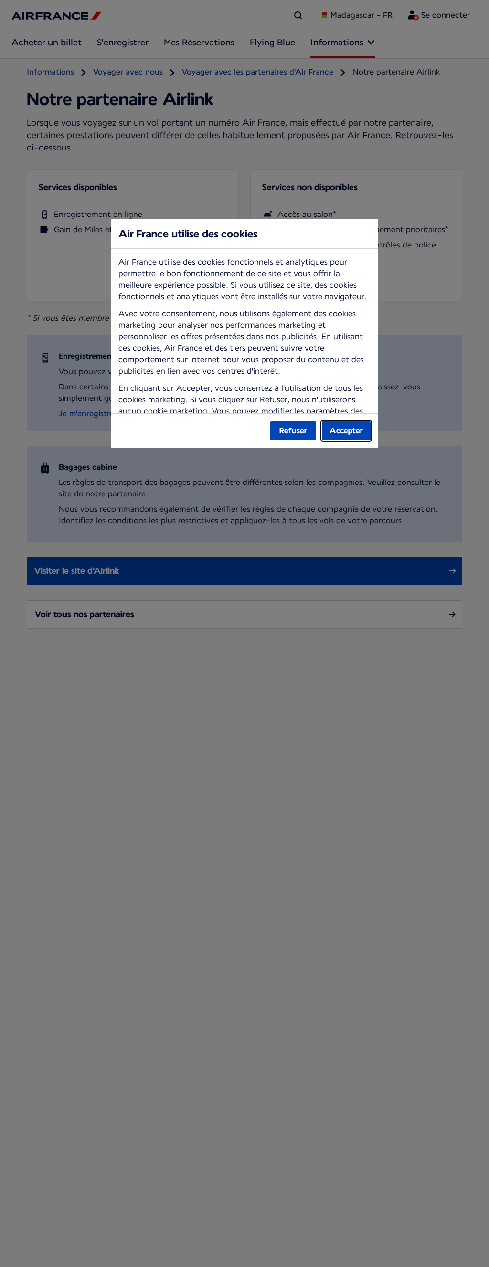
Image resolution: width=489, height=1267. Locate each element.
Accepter (346, 430)
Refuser (293, 430)
